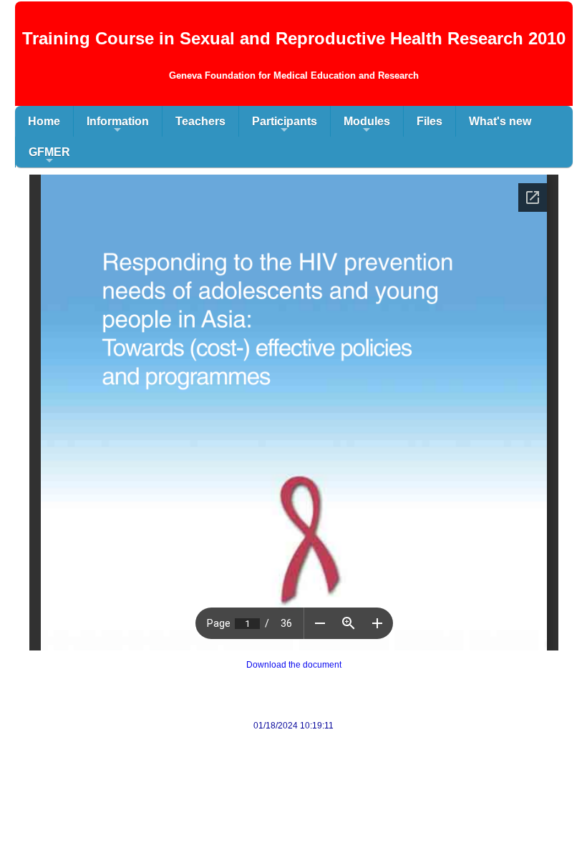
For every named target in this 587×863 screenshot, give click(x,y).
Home (44, 121)
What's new (500, 121)
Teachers (200, 121)
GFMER (49, 156)
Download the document (293, 665)
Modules (367, 126)
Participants (284, 126)
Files (429, 121)
